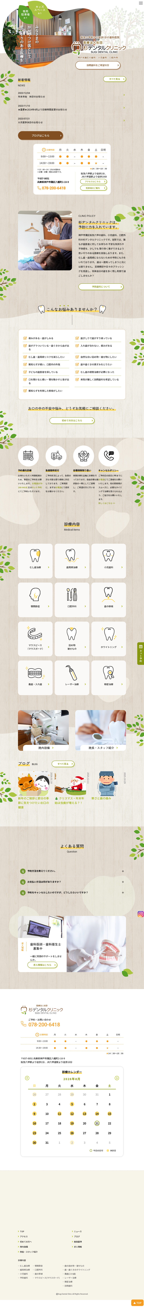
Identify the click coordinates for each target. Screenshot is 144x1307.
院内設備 (24, 1246)
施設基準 (78, 1241)
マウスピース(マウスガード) (47, 1277)
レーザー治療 (70, 1277)
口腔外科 (39, 1269)
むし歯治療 (25, 1265)
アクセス (24, 1236)
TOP (22, 1231)
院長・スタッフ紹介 (29, 1251)
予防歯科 (24, 1277)
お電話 (58, 487)
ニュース (78, 1231)
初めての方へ (26, 1241)
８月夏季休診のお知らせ (30, 120)
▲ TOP (137, 1303)
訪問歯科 (68, 1285)
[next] (117, 1078)
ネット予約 (37, 487)
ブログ (77, 1236)
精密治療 (68, 1281)
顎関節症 (39, 1265)
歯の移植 (39, 1273)
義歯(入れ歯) (70, 1273)
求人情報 (78, 1246)
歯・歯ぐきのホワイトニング (77, 1269)
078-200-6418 (54, 188)
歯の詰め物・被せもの (74, 1265)
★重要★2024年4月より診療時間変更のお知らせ (42, 108)
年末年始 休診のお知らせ (31, 95)
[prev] (27, 1078)
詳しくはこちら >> (106, 503)
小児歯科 (24, 1273)
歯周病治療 (25, 1269)
